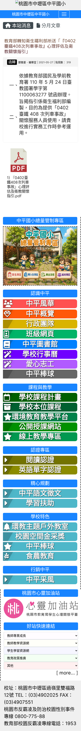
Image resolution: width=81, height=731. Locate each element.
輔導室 (32, 62)
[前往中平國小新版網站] (40, 255)
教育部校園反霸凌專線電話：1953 (40, 723)
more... (67, 673)
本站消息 (21, 25)
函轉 (12, 62)
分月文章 (50, 25)
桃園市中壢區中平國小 (30, 14)
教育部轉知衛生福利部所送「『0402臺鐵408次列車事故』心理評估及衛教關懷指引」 (40, 46)
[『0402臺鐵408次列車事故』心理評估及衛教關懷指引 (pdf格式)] (18, 160)
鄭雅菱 (22, 62)
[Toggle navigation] (64, 14)
